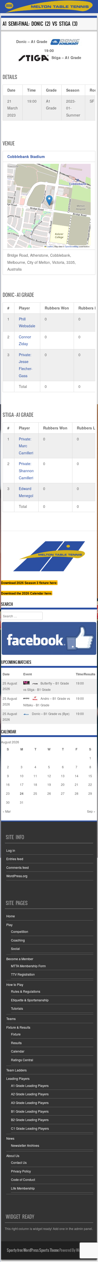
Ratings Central (22, 1060)
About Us (12, 1155)
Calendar (17, 1051)
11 (35, 776)
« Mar (7, 811)
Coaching (18, 940)
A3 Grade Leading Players (30, 1102)
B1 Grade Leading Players (30, 1111)
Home (10, 916)
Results (16, 1042)
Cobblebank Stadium (26, 156)
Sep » (91, 811)
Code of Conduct (23, 1179)
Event (27, 674)
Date (6, 674)
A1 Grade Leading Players (30, 1085)
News (10, 1138)
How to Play (14, 984)
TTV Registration (23, 974)
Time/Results (85, 674)
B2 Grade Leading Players (30, 1119)
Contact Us (19, 1162)
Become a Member (19, 958)
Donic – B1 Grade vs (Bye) (50, 713)
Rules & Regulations (25, 991)
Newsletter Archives (25, 1145)
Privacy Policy (21, 1171)
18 (35, 784)
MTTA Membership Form (28, 966)
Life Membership (23, 1188)
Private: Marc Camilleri (26, 445)
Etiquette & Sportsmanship (30, 1000)
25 (35, 793)
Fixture (16, 1034)
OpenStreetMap (71, 246)
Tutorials (17, 1008)
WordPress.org (16, 876)
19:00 (80, 683)
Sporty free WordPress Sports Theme (33, 1250)
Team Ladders (16, 1070)
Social (15, 948)
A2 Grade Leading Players (30, 1094)
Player (24, 308)
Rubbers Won (57, 308)
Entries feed (14, 858)
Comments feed (17, 867)
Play (9, 924)
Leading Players (18, 1078)
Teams (11, 1018)
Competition (19, 931)
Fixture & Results (18, 1027)
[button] (49, 200)
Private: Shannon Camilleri (26, 470)
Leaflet (50, 246)
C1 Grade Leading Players (30, 1128)
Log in (10, 850)
